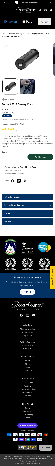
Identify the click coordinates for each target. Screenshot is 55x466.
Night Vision (27, 332)
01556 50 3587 (39, 458)
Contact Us (27, 370)
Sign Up (27, 292)
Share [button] (6, 180)
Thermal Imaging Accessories (36, 34)
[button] (5, 10)
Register (27, 386)
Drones (27, 339)
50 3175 (49, 458)
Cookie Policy (27, 414)
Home (4, 34)
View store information (14, 174)
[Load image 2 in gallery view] (27, 86)
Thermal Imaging (15, 34)
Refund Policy (28, 392)
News (27, 367)
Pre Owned (27, 348)
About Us (27, 361)
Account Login (27, 383)
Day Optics (27, 335)
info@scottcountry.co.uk (27, 461)
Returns (27, 396)
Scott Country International (30, 463)
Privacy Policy (27, 411)
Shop (27, 364)
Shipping (15, 119)
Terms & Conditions (27, 389)
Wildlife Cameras (27, 342)
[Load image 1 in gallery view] (10, 86)
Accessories (27, 345)
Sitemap (27, 418)
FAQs (27, 408)
